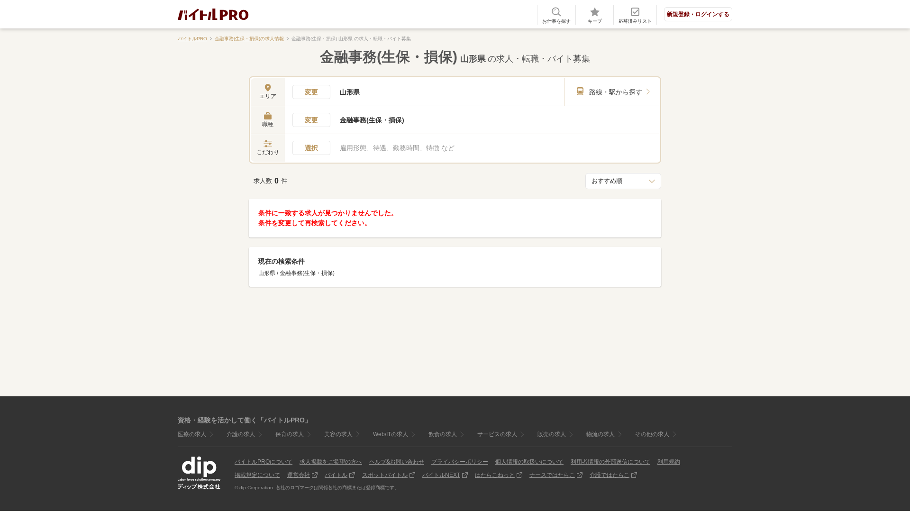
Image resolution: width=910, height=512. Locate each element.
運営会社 (298, 475)
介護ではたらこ (609, 475)
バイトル (336, 475)
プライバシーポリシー (459, 461)
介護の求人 (241, 434)
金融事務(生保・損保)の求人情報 (249, 38)
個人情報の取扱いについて (529, 461)
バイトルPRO (192, 38)
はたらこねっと (495, 475)
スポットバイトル (385, 475)
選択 (311, 148)
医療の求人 (192, 434)
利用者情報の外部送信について (610, 461)
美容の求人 (338, 434)
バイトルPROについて (263, 461)
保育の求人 (289, 434)
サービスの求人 (497, 434)
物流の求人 (600, 434)
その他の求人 (652, 434)
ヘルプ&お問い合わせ (396, 461)
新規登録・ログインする (698, 14)
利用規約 (668, 461)
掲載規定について (257, 475)
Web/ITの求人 (390, 434)
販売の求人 (551, 434)
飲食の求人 (442, 434)
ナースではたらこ (552, 475)
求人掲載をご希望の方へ (331, 461)
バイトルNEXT (441, 475)
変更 (311, 92)
